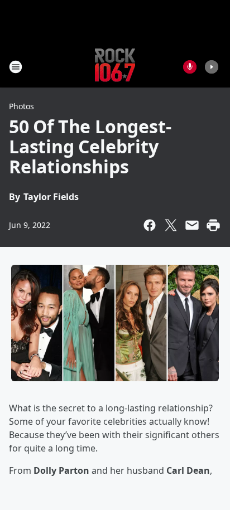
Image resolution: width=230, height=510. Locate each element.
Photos (21, 106)
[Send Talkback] (190, 67)
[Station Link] (115, 66)
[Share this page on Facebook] (149, 225)
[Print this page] (213, 225)
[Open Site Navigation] (15, 67)
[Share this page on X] (171, 225)
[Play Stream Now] (211, 67)
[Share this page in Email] (192, 225)
